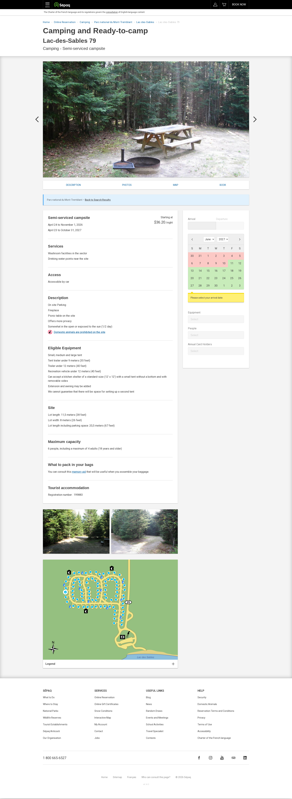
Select (194, 319)
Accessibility (204, 731)
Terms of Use (205, 724)
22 (208, 278)
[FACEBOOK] (199, 758)
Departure (222, 219)
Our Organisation (52, 738)
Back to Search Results (98, 199)
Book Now (239, 4)
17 (223, 270)
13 (192, 270)
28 (200, 285)
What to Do (49, 697)
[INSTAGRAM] (210, 758)
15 (208, 270)
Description (73, 185)
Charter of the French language (214, 738)
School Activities (155, 724)
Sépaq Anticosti (51, 731)
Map (175, 185)
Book (223, 185)
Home (46, 22)
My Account (100, 724)
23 (215, 278)
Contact (98, 731)
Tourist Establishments (55, 724)
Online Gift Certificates (106, 704)
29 (208, 285)
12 (239, 263)
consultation (112, 12)
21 (200, 278)
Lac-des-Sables (145, 22)
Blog (148, 697)
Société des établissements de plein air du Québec (62, 5)
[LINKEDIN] (245, 758)
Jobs (97, 738)
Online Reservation (65, 22)
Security (202, 697)
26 (239, 278)
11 (231, 263)
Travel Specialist (154, 731)
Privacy (201, 717)
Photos (127, 185)
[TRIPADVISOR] (233, 758)
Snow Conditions (103, 711)
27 (192, 285)
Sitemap (117, 777)
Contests (151, 738)
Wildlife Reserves (52, 717)
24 (223, 278)
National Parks (50, 711)
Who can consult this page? (155, 777)
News (149, 704)
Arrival (191, 219)
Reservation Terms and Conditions (216, 711)
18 (231, 270)
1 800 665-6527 (54, 758)
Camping (85, 22)
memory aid (79, 471)
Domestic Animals (207, 704)
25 (231, 278)
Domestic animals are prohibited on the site (79, 332)
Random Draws (154, 711)
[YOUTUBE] (222, 758)
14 (200, 270)
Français (131, 777)
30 (215, 285)
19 (239, 270)
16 (215, 270)
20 (192, 278)
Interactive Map (102, 717)
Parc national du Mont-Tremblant (113, 22)
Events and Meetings (157, 717)
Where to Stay (50, 704)
